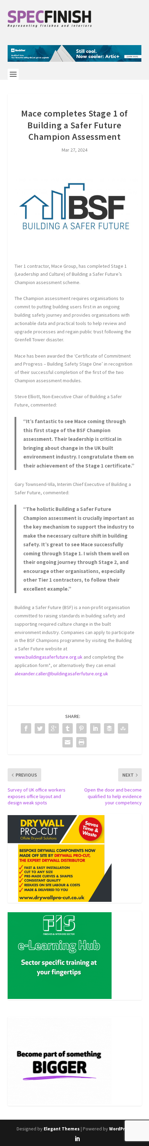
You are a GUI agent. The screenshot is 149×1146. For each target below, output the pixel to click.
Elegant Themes (62, 1129)
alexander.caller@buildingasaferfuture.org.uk (61, 673)
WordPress (120, 1129)
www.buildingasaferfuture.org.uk (48, 657)
